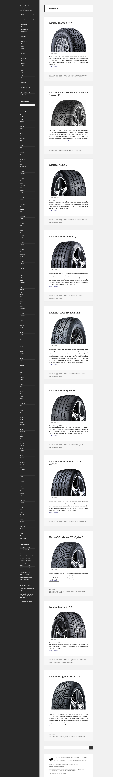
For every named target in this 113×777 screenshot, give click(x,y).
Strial (21, 460)
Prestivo (22, 412)
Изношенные (24, 31)
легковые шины (82, 149)
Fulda (21, 237)
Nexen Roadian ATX (61, 22)
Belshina (22, 152)
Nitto (21, 370)
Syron (21, 472)
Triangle (22, 505)
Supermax (22, 469)
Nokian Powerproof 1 (25, 565)
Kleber (21, 304)
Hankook (23, 56)
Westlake (22, 524)
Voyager (22, 514)
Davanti (22, 190)
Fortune (22, 235)
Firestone (22, 230)
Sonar (21, 453)
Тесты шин (22, 19)
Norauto (22, 375)
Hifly (21, 273)
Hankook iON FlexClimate (26, 577)
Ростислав (59, 75)
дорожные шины (63, 660)
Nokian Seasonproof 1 (25, 579)
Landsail (22, 313)
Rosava (21, 427)
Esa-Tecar (22, 214)
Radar (21, 417)
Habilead (22, 263)
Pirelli (22, 75)
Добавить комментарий (56, 78)
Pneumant (22, 403)
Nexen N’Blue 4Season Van (64, 312)
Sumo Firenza (23, 464)
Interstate (22, 282)
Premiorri (22, 408)
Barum (21, 150)
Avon (21, 147)
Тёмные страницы (24, 17)
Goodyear (23, 53)
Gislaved (22, 242)
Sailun (21, 438)
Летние (23, 26)
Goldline (22, 247)
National (22, 365)
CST (21, 188)
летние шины (52, 220)
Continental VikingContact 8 (26, 556)
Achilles (22, 117)
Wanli (21, 519)
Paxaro (21, 393)
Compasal (22, 178)
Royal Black (22, 434)
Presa (21, 410)
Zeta (21, 535)
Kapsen (21, 294)
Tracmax (22, 498)
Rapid (21, 419)
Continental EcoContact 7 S (26, 558)
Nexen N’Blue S (58, 164)
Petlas (21, 396)
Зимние (23, 22)
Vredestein (23, 82)
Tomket (21, 490)
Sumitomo (22, 462)
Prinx (21, 415)
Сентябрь (24, 595)
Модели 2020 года (25, 90)
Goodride (22, 249)
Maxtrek (22, 337)
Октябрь (29, 595)
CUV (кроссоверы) (73, 659)
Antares (22, 126)
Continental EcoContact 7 (25, 560)
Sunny (21, 467)
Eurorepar (22, 216)
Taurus (21, 479)
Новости (22, 14)
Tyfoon (21, 507)
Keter (21, 301)
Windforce (22, 526)
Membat (22, 344)
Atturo (21, 143)
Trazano (22, 502)
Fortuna (22, 232)
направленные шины (63, 150)
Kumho (22, 60)
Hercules (22, 270)
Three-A (22, 481)
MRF (21, 360)
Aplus (21, 128)
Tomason (22, 488)
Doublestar (22, 204)
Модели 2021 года (25, 87)
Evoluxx (22, 223)
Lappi (21, 318)
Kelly (21, 296)
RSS (66, 766)
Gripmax (22, 256)
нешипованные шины (70, 736)
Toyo (22, 80)
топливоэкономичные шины (72, 220)
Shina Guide (25, 6)
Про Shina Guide (24, 94)
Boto (21, 164)
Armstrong (22, 138)
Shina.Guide (57, 773)
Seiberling (22, 446)
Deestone (22, 197)
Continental (23, 43)
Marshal (22, 327)
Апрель (22, 590)
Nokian (22, 73)
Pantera (22, 389)
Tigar (22, 77)
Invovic (21, 285)
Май (25, 594)
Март (32, 588)
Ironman (22, 289)
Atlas (21, 140)
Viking (21, 512)
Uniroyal (22, 509)
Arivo (21, 135)
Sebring (22, 443)
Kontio (21, 306)
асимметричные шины (74, 219)
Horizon (22, 275)
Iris (21, 287)
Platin (21, 401)
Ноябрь (26, 601)
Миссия (71, 764)
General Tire (23, 240)
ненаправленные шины (73, 76)
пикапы (81, 76)
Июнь (27, 594)
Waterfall (22, 521)
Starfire (22, 455)
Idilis (21, 277)
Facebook (56, 766)
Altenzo (21, 124)
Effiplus (21, 211)
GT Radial (22, 261)
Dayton (21, 192)
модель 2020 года (60, 220)
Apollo (21, 131)
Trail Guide (22, 500)
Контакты (76, 764)
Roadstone (22, 424)
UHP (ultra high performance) (75, 295)
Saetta (21, 436)
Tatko (21, 476)
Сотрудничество (57, 764)
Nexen (22, 70)
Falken (22, 51)
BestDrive (22, 157)
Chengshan (22, 173)
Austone (22, 145)
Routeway (22, 431)
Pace (21, 386)
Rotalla (21, 429)
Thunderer (22, 483)
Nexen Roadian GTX (61, 606)
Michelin (23, 68)
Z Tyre (21, 531)
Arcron (21, 133)
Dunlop (22, 48)
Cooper (22, 46)
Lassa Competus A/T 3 (25, 572)
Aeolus (21, 119)
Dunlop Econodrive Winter (26, 567)
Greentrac (22, 254)
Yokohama (23, 85)
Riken (21, 422)
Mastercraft (22, 330)
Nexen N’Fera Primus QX (63, 236)
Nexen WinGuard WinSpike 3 (66, 537)
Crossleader (22, 185)
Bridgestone (24, 41)
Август (27, 600)
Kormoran (23, 58)
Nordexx (22, 377)
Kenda (21, 299)
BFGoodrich (23, 39)
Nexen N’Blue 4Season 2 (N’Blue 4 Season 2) (68, 94)
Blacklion (22, 161)
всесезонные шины (53, 76)
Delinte (21, 199)
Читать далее (54, 66)
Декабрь (24, 597)
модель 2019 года (72, 660)
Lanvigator (22, 315)
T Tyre (21, 474)
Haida (21, 266)
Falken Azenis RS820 (24, 574)
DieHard (22, 202)
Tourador (22, 493)
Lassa (21, 320)
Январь (25, 588)
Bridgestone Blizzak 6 (25, 547)
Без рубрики (23, 538)
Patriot (21, 391)
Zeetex (21, 533)
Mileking (22, 353)
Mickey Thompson (24, 348)
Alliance (22, 121)
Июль (30, 594)
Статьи (21, 34)
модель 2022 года (63, 76)
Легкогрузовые (24, 29)
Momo (21, 358)
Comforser (22, 176)
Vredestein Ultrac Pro (25, 549)
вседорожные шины (82, 75)
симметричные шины (78, 374)
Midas (21, 351)
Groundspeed (23, 259)
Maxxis (22, 65)
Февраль (29, 588)
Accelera (22, 114)
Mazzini (22, 341)
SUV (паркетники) (73, 75)
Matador (22, 332)
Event (21, 218)
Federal (21, 228)
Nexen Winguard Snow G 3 (64, 676)
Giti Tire (22, 244)
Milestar (22, 356)
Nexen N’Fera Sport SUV (63, 390)
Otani (21, 384)
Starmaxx (22, 457)
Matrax (21, 334)
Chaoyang (22, 171)
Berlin (21, 154)
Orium (21, 382)
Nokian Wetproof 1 (24, 563)
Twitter (51, 766)
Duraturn (22, 209)
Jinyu (21, 292)
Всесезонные (24, 24)
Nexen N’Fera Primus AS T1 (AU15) (65, 463)
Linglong (22, 325)
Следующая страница (91, 747)
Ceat (21, 169)
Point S (21, 405)
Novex (21, 379)
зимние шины (72, 589)
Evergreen (22, 221)
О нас (50, 764)
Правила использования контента (68, 770)
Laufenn (23, 63)
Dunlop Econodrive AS (25, 570)
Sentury (22, 450)
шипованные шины (80, 591)
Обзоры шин (23, 36)
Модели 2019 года (25, 92)
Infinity (21, 280)
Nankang (22, 363)
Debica (21, 195)
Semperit (22, 448)
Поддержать (65, 764)
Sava (21, 441)
